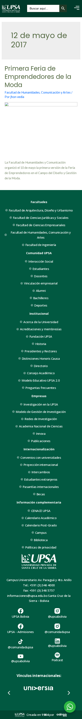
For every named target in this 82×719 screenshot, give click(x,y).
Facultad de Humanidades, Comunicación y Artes (38, 92)
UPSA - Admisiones (20, 632)
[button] (9, 692)
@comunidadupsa (57, 632)
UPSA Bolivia (20, 616)
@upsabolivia (57, 616)
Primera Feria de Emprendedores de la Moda (38, 76)
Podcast (57, 660)
